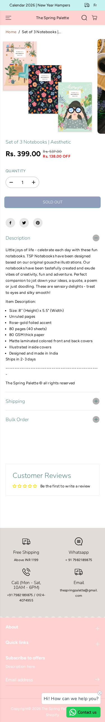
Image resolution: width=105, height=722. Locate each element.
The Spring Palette (57, 709)
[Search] (84, 18)
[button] (9, 17)
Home (11, 31)
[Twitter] (24, 223)
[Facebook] (10, 223)
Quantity (16, 171)
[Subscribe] (97, 680)
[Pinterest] (38, 223)
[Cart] (94, 18)
